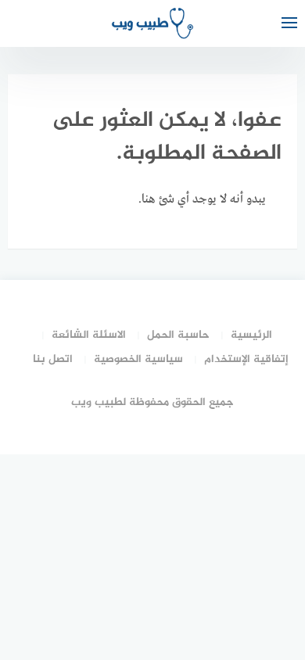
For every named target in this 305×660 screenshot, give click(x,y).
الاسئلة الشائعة (89, 335)
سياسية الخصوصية (138, 359)
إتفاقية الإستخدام (246, 359)
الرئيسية (251, 335)
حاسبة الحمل (178, 335)
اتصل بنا (53, 359)
